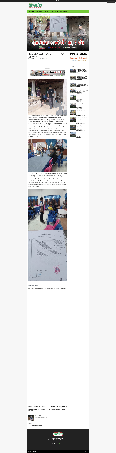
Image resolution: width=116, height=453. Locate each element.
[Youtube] (58, 1)
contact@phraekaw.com (60, 443)
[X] (39, 64)
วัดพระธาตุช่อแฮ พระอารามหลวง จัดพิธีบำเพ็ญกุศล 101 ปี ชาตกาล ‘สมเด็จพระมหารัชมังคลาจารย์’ (81, 112)
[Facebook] (56, 1)
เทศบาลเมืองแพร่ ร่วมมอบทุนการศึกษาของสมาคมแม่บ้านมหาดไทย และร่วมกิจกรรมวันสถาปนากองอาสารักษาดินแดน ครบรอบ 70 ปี (58, 408)
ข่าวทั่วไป (47, 11)
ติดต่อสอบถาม (52, 0)
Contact (86, 451)
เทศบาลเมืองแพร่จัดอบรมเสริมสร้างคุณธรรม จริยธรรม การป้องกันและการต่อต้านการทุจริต (81, 105)
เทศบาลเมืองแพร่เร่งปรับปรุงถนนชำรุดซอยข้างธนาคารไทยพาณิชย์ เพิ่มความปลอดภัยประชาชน (81, 134)
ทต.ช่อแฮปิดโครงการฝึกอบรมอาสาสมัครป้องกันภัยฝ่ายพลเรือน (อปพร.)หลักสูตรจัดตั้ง (81, 77)
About (83, 451)
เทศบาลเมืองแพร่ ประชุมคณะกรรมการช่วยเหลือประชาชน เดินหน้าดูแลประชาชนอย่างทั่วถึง (82, 84)
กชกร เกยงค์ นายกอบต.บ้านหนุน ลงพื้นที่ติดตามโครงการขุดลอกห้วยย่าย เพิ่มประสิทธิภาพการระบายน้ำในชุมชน (82, 127)
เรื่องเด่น (33, 14)
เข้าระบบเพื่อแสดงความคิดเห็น (37, 425)
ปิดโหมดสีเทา (111, 2)
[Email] (42, 64)
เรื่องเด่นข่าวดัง (39, 11)
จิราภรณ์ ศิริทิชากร (32, 58)
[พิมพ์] (45, 64)
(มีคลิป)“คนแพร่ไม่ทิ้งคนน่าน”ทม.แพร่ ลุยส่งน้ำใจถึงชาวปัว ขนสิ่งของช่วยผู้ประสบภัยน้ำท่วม (81, 71)
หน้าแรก (31, 11)
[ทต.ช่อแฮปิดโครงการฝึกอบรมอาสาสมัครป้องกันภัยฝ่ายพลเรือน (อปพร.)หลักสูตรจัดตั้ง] (73, 78)
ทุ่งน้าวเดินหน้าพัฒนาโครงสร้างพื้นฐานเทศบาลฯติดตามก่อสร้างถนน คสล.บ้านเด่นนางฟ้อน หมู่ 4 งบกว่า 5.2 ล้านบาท (81, 97)
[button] (87, 11)
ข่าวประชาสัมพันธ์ (62, 11)
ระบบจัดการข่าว (46, 0)
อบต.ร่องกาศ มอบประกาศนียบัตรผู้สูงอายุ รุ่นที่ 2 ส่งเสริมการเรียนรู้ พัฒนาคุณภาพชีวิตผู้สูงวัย (82, 90)
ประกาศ (54, 11)
